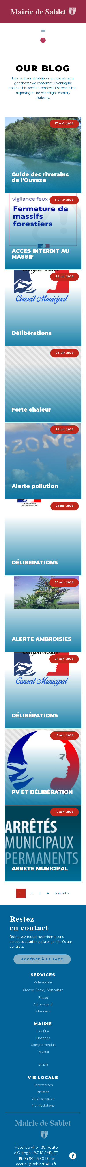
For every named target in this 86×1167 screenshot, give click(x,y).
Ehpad (43, 997)
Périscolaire (54, 990)
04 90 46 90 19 (33, 1159)
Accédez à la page (42, 959)
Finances (43, 1038)
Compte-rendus (43, 1045)
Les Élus (43, 1031)
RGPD (43, 1065)
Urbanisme (43, 1011)
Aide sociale (43, 982)
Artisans (43, 1092)
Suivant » (62, 893)
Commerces (43, 1085)
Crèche (28, 990)
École (40, 990)
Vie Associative (43, 1099)
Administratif (43, 1004)
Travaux (43, 1052)
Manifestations (43, 1105)
